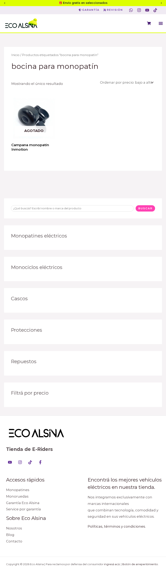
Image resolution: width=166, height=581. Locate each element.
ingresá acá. (112, 564)
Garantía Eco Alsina (22, 503)
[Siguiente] (161, 3)
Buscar (145, 208)
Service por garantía (23, 509)
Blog (10, 535)
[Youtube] (10, 462)
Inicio (15, 55)
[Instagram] (20, 462)
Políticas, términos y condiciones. (117, 526)
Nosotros (14, 528)
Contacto (14, 541)
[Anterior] (5, 3)
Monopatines (17, 490)
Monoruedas (17, 496)
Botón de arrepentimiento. (140, 564)
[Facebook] (40, 462)
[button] (160, 23)
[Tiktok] (30, 462)
